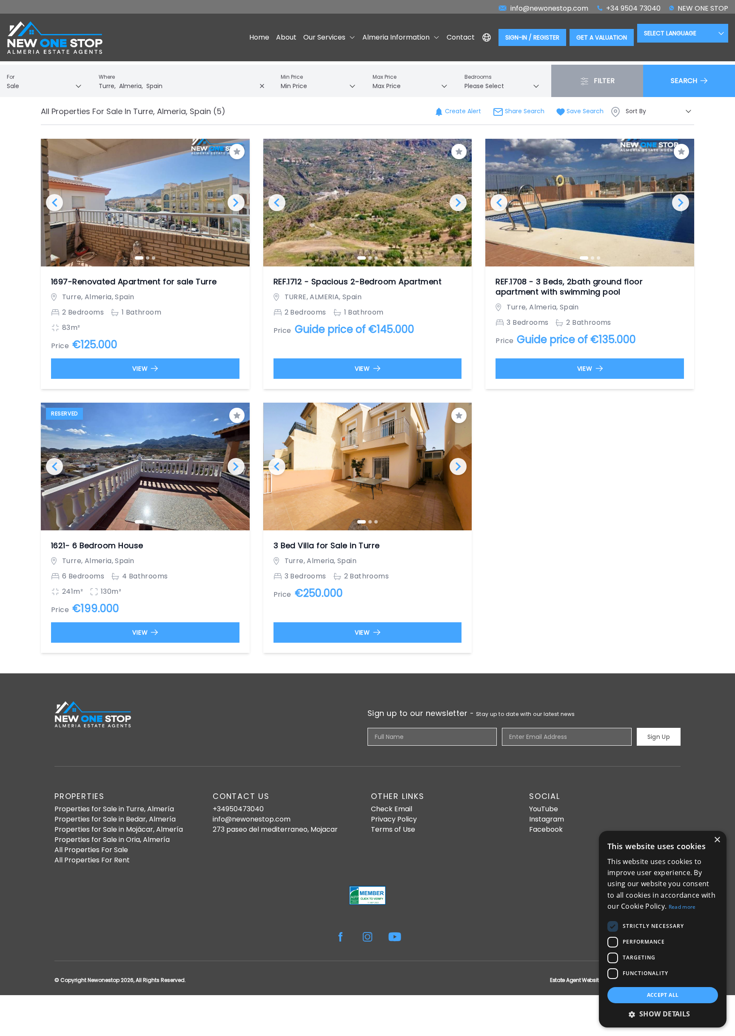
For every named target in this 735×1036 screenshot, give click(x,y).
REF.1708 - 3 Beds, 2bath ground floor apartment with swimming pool (569, 287)
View (140, 368)
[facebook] (340, 936)
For (10, 76)
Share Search (523, 111)
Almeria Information (396, 37)
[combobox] (184, 86)
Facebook (546, 829)
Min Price (292, 76)
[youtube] (395, 937)
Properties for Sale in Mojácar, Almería (118, 829)
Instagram (546, 819)
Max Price (384, 76)
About (286, 37)
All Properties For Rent (92, 860)
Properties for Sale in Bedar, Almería (115, 819)
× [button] (717, 840)
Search (685, 81)
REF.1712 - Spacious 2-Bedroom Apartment (357, 282)
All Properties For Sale (91, 850)
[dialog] (662, 929)
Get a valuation (601, 37)
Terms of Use (393, 829)
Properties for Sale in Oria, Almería (112, 839)
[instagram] (367, 936)
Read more (682, 906)
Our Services (324, 37)
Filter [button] (603, 81)
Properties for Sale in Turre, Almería (114, 809)
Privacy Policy (394, 819)
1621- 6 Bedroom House (97, 546)
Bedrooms (478, 76)
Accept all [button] (663, 995)
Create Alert (462, 111)
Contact (461, 37)
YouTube (543, 809)
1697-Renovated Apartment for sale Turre (134, 282)
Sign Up (658, 737)
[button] (662, 1014)
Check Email (391, 809)
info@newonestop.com (252, 819)
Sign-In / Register (532, 37)
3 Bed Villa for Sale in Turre (326, 546)
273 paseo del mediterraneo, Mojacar (275, 829)
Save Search (584, 111)
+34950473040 (238, 809)
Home (259, 37)
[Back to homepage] (55, 37)
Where (107, 76)
